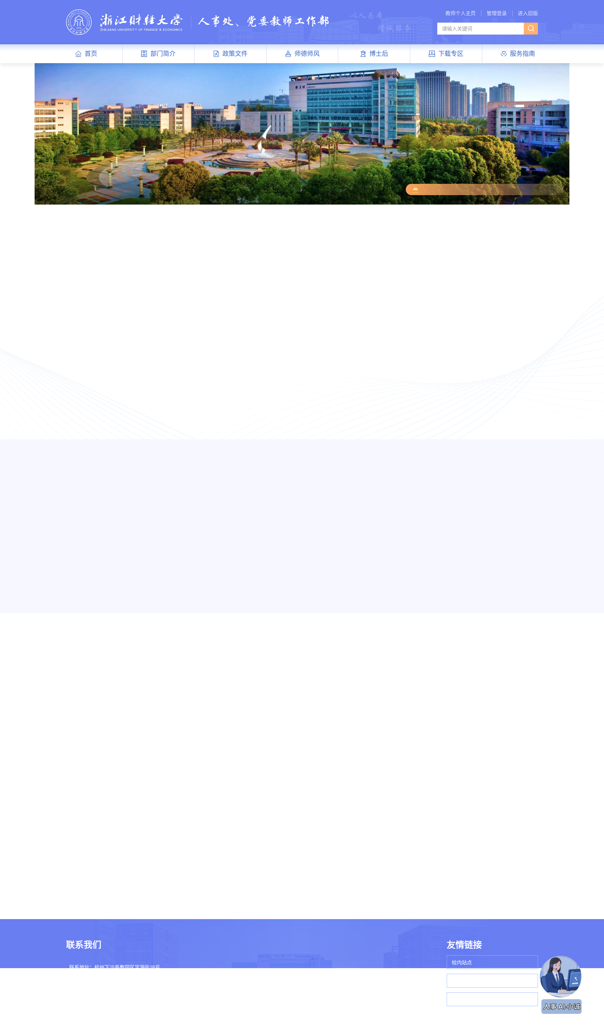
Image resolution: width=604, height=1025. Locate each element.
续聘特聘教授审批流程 (161, 877)
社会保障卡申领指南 (340, 877)
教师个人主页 (460, 13)
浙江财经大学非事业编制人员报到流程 (259, 877)
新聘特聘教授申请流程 (161, 864)
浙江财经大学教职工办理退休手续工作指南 (349, 889)
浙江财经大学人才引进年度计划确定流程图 (259, 902)
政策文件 (235, 54)
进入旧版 (528, 13)
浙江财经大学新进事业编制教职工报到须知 (259, 864)
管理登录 (497, 13)
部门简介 (163, 54)
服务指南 (522, 54)
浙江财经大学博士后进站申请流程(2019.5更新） (440, 877)
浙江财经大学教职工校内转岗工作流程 (259, 889)
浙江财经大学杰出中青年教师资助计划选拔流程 (168, 889)
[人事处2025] (198, 22)
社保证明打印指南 (337, 864)
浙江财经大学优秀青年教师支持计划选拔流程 (168, 902)
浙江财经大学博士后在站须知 (440, 864)
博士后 (378, 54)
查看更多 (273, 263)
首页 (91, 54)
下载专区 (450, 54)
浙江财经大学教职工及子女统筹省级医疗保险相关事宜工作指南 (349, 902)
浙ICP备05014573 (342, 1003)
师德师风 (307, 54)
